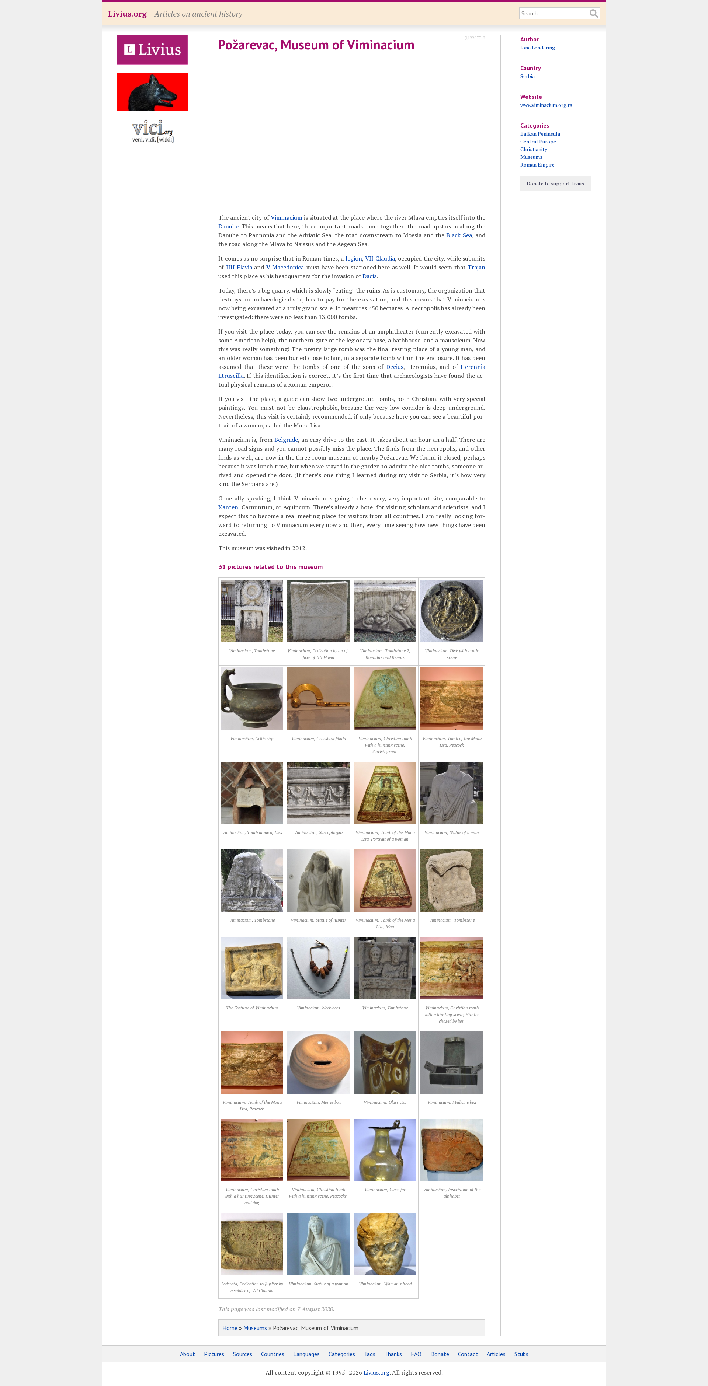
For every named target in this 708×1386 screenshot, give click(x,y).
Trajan (476, 267)
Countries (272, 1354)
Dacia (369, 276)
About (187, 1354)
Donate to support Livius (555, 183)
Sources (242, 1354)
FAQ (416, 1354)
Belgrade (286, 440)
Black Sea (459, 235)
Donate (439, 1354)
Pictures (214, 1354)
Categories (342, 1354)
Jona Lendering (537, 47)
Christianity (533, 149)
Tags (369, 1354)
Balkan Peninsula (540, 133)
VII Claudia (380, 258)
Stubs (521, 1354)
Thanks (393, 1354)
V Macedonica (285, 267)
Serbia (527, 76)
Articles (496, 1354)
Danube (228, 226)
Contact (468, 1354)
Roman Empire (537, 164)
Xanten (228, 507)
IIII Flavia (239, 267)
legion (354, 258)
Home (229, 1327)
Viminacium (286, 217)
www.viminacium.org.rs (546, 104)
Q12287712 (474, 38)
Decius (394, 367)
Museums (255, 1327)
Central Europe (538, 141)
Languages (306, 1354)
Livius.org (127, 13)
